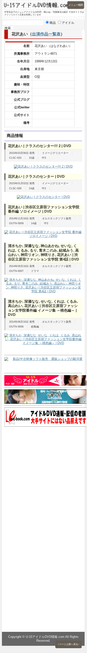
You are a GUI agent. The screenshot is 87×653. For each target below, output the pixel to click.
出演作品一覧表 (46, 34)
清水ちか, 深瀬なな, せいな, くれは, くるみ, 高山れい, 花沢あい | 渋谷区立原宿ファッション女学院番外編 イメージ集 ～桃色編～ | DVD (43, 308)
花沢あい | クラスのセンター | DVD (36, 176)
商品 (53, 23)
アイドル (68, 23)
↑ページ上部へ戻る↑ (68, 644)
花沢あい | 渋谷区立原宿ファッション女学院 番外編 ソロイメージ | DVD (43, 209)
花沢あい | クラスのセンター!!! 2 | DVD (39, 146)
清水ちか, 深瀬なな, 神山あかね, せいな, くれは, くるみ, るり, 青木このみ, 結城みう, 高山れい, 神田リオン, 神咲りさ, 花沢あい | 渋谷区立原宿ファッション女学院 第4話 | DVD (43, 252)
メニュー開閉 (75, 5)
